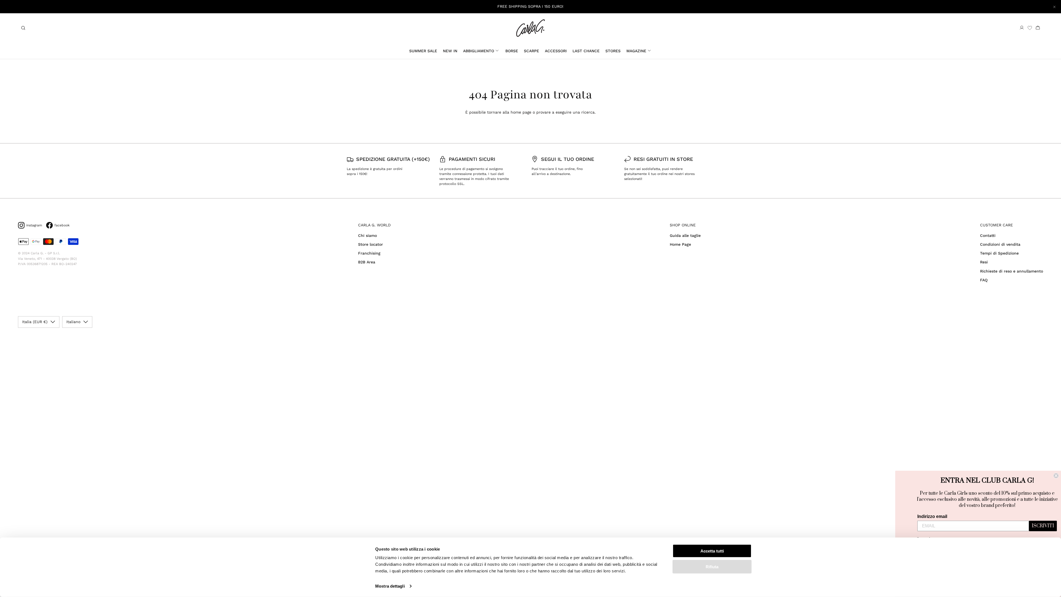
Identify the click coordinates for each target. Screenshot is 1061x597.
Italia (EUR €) (35, 322)
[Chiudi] (1054, 6)
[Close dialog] (1056, 475)
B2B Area (366, 262)
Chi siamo (367, 235)
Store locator (370, 244)
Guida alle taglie (685, 235)
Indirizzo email (932, 516)
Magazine (636, 51)
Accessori (556, 51)
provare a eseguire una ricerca (565, 112)
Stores (613, 51)
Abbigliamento (478, 51)
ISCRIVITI (1043, 526)
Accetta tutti (712, 551)
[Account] (1021, 28)
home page (521, 112)
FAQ (984, 280)
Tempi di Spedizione (999, 253)
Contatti (988, 235)
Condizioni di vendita (1000, 244)
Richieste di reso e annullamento (1011, 271)
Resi (984, 262)
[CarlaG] (530, 28)
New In (450, 51)
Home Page (680, 244)
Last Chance (586, 51)
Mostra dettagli (390, 586)
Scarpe (531, 51)
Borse (511, 51)
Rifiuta (712, 566)
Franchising (369, 253)
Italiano (73, 322)
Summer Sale (423, 51)
